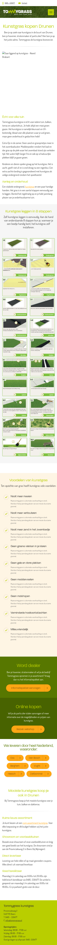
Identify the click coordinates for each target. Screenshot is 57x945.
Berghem (14, 765)
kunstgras (29, 186)
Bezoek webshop (25, 729)
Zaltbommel (36, 773)
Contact (24, 3)
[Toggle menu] (51, 12)
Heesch (12, 773)
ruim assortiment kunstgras (35, 822)
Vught (37, 765)
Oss (12, 757)
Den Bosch (34, 757)
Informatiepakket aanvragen (25, 688)
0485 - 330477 (10, 3)
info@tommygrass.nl (13, 920)
